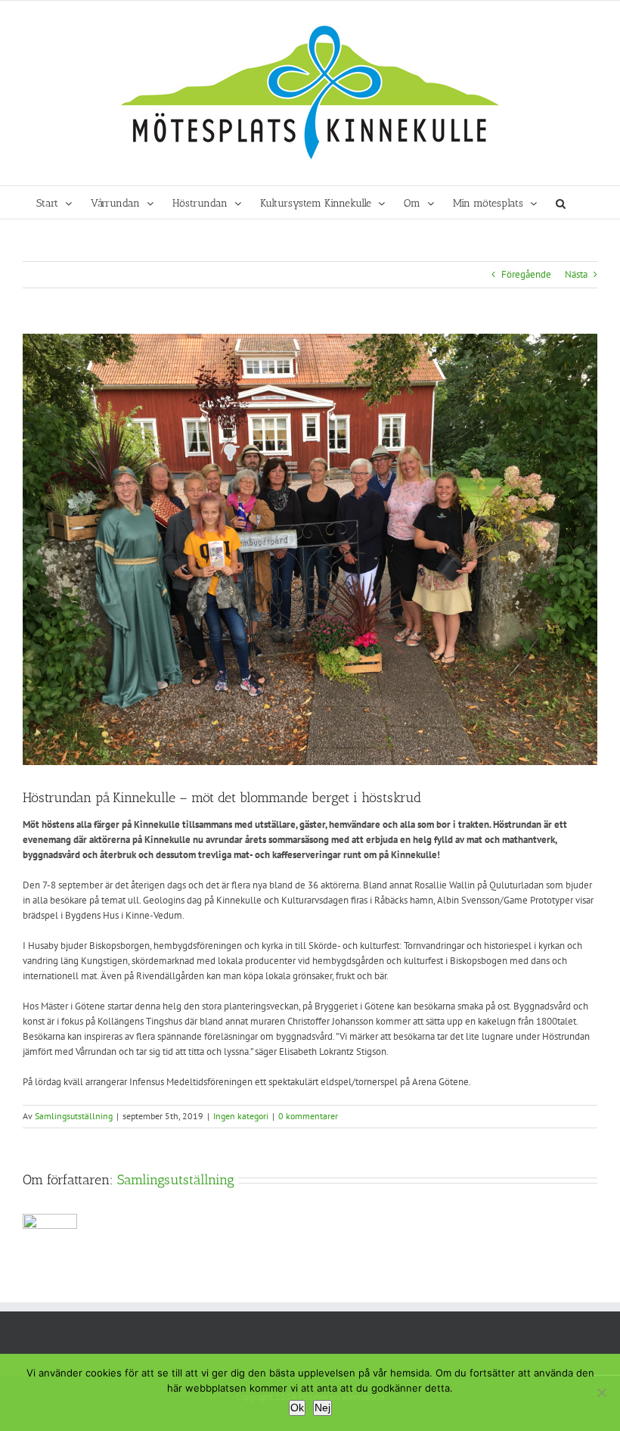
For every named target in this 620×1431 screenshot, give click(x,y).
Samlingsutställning (74, 1115)
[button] (561, 202)
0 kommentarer (308, 1115)
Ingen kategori (240, 1115)
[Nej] (601, 1392)
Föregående (526, 274)
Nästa (576, 274)
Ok (297, 1407)
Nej (322, 1407)
